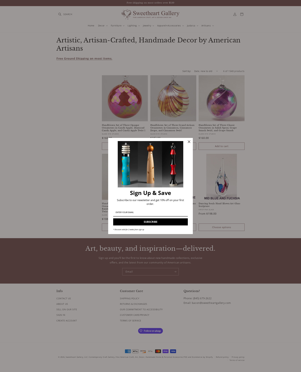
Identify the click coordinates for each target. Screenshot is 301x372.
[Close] (189, 141)
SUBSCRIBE (150, 222)
